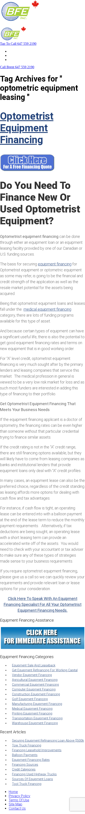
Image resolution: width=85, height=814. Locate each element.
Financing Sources (25, 765)
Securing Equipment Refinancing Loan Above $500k (48, 741)
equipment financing (54, 264)
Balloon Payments (24, 755)
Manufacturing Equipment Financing (37, 704)
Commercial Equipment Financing (35, 685)
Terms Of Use (19, 800)
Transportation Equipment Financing (37, 718)
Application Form (22, 55)
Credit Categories (24, 769)
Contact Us (17, 60)
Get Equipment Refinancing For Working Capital (45, 670)
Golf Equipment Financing (30, 699)
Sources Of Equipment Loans (32, 779)
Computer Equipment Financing (34, 689)
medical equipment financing (47, 309)
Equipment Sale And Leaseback (33, 665)
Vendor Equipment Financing (32, 675)
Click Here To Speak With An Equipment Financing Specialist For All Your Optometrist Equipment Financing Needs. (43, 604)
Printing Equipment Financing (32, 713)
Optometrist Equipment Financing (26, 128)
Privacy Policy (19, 796)
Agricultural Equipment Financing (35, 680)
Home (13, 51)
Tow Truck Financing (26, 745)
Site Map (15, 804)
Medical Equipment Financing (32, 709)
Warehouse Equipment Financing (35, 723)
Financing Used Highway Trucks (34, 774)
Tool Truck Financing (26, 784)
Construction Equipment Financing (36, 694)
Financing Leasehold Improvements (36, 750)
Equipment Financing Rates (31, 760)
